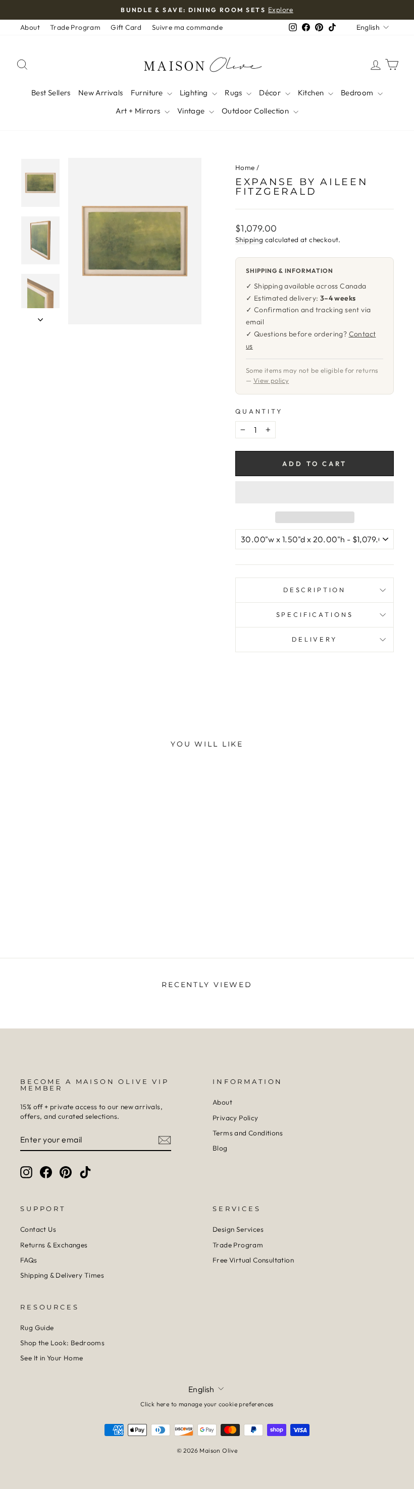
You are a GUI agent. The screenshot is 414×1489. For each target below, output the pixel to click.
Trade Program (75, 27)
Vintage (191, 111)
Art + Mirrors (139, 111)
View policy (271, 380)
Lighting (195, 92)
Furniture (148, 92)
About (30, 27)
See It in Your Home (51, 1357)
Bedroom (358, 92)
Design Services (238, 1229)
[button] (314, 492)
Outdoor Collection (256, 111)
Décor (270, 92)
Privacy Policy (235, 1117)
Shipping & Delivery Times (62, 1275)
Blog (220, 1148)
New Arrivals (100, 92)
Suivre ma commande (187, 27)
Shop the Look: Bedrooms (62, 1342)
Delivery (314, 639)
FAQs (28, 1260)
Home (245, 167)
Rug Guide (37, 1327)
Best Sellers (51, 92)
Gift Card (126, 27)
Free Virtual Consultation (253, 1260)
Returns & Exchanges (54, 1244)
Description (314, 590)
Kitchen (312, 92)
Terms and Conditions (248, 1132)
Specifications (314, 614)
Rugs (234, 92)
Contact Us (38, 1229)
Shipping (249, 239)
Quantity (259, 411)
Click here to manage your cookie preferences (207, 1404)
